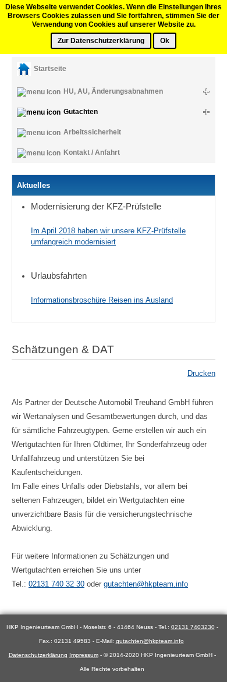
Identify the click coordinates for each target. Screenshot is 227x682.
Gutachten (80, 112)
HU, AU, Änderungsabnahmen (113, 91)
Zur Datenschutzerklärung (101, 41)
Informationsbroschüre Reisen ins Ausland (102, 300)
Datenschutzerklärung (38, 655)
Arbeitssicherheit (92, 132)
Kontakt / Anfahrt (91, 152)
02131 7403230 (193, 627)
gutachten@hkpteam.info (146, 584)
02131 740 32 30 (56, 584)
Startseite (50, 69)
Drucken (201, 373)
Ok (164, 41)
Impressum (83, 655)
